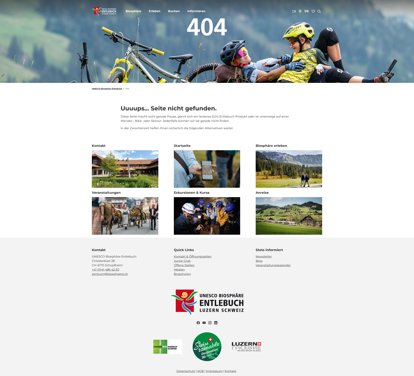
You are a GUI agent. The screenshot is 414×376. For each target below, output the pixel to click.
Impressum (214, 371)
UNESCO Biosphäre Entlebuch (107, 88)
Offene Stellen (184, 265)
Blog (259, 261)
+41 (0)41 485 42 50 (105, 269)
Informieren (196, 11)
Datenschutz (185, 371)
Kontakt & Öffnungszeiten (193, 256)
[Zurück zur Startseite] (104, 11)
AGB (200, 371)
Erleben (154, 11)
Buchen (174, 11)
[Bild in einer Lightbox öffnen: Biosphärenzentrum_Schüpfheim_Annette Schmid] (125, 169)
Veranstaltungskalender (273, 265)
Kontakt (230, 371)
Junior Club (182, 261)
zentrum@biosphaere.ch (110, 274)
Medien (179, 269)
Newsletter (264, 256)
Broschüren (182, 274)
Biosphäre (133, 11)
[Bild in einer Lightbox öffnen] (207, 303)
